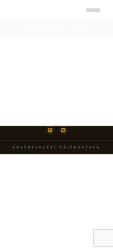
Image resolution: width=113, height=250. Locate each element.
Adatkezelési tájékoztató (56, 147)
